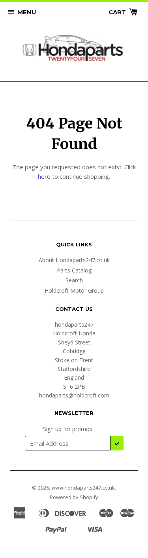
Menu (26, 12)
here (44, 176)
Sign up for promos (67, 429)
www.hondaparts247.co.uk (83, 487)
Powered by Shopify (74, 497)
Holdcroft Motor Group (74, 290)
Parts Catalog (74, 270)
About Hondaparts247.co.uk (74, 260)
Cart (118, 12)
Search (74, 280)
